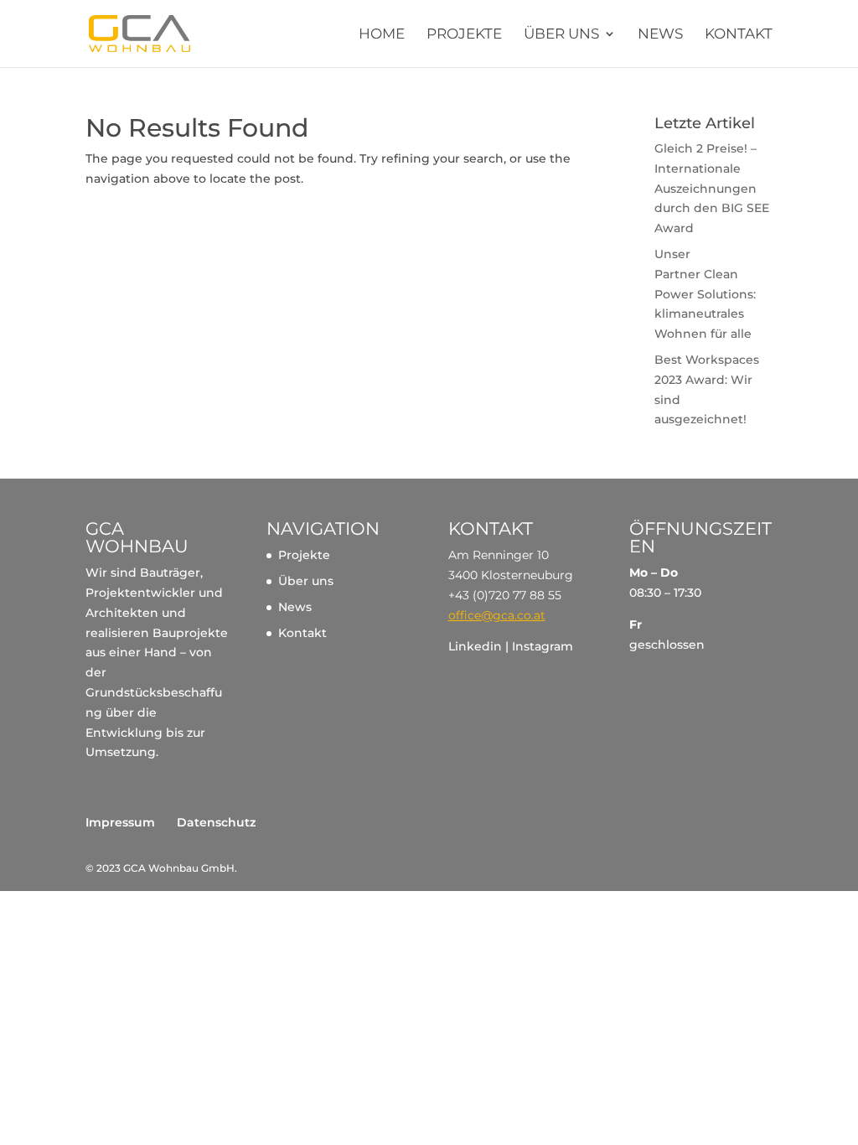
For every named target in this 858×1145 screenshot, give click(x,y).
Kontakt (739, 35)
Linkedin (475, 646)
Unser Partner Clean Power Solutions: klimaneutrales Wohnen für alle (705, 293)
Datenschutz (216, 822)
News (660, 35)
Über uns (561, 35)
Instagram (542, 646)
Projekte (464, 35)
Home (382, 35)
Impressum (120, 822)
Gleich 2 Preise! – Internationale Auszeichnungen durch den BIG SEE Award (711, 188)
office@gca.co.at (496, 615)
